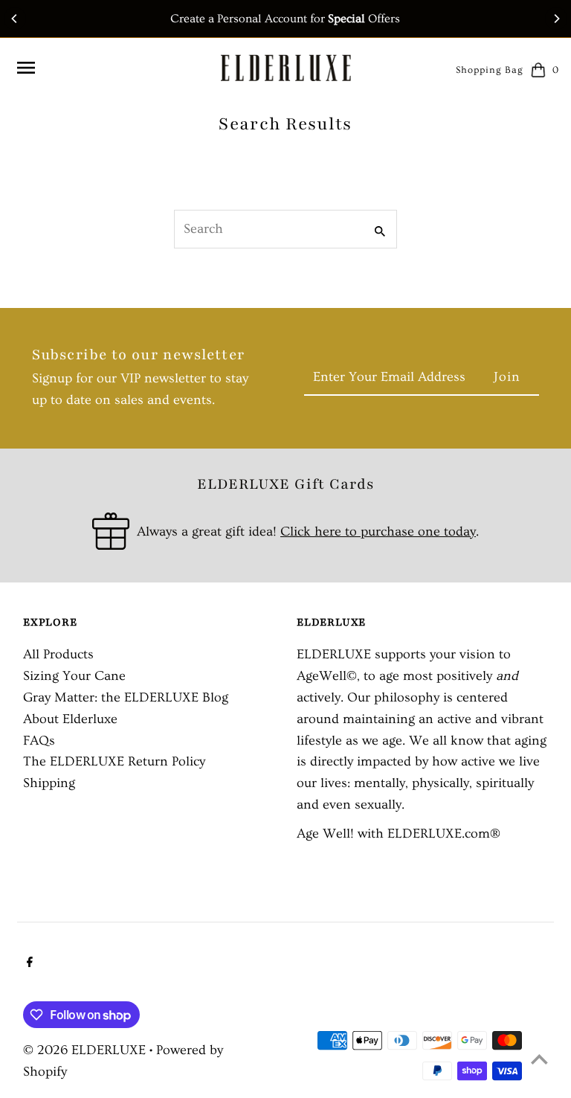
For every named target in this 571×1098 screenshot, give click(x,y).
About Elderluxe (70, 719)
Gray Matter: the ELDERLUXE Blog (125, 697)
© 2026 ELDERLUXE (86, 1050)
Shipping (49, 783)
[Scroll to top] (539, 1059)
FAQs (39, 740)
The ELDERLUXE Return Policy (114, 761)
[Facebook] (28, 964)
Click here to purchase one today (378, 531)
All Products (58, 654)
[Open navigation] (112, 67)
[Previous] (15, 18)
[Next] (556, 18)
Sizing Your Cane (74, 676)
